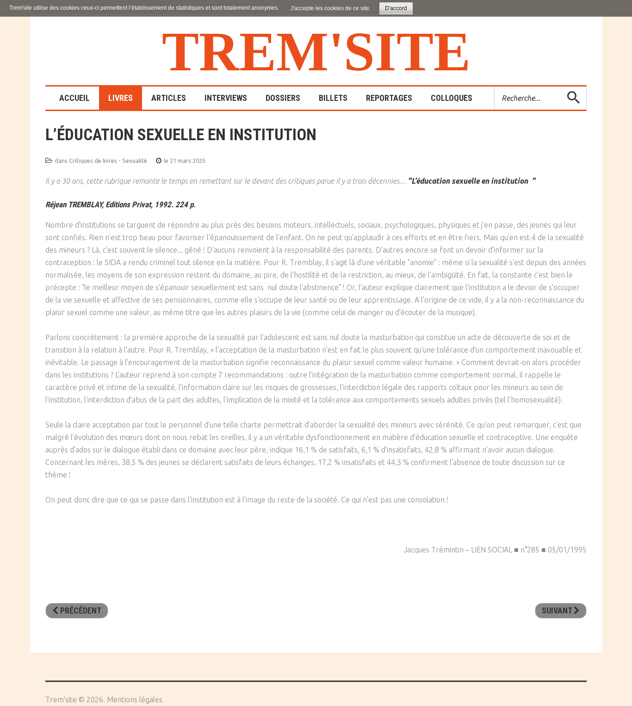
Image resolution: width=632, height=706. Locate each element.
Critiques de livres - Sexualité (108, 160)
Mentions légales (134, 699)
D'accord (396, 8)
